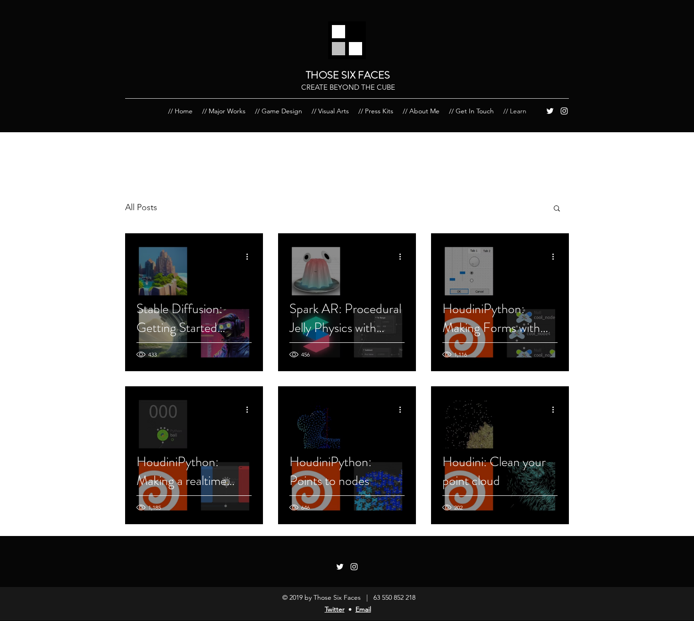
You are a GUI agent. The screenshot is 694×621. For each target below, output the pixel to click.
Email (363, 609)
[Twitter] (550, 111)
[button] (556, 209)
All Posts (141, 207)
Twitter (335, 609)
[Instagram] (564, 111)
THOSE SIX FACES (348, 75)
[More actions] (250, 256)
